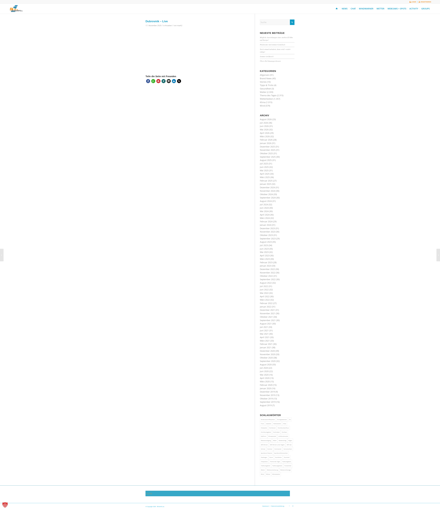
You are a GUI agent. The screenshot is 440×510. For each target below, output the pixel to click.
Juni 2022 (264, 289)
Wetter (263, 92)
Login (413, 2)
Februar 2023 (266, 262)
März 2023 (265, 259)
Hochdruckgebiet (266, 432)
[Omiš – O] (2, 255)
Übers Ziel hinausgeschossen (270, 61)
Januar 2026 (265, 143)
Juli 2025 (264, 163)
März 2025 (265, 177)
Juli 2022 (264, 286)
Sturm (271, 457)
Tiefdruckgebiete (277, 466)
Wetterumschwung (272, 470)
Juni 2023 (264, 248)
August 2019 (266, 405)
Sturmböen (278, 457)
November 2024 (267, 190)
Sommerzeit (277, 449)
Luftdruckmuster (283, 436)
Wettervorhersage (285, 470)
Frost (262, 423)
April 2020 (265, 378)
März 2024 (265, 218)
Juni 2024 (264, 207)
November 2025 (267, 150)
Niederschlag (282, 440)
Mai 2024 (264, 211)
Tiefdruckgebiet (265, 466)
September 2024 (268, 197)
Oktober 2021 (266, 316)
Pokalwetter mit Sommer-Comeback (272, 44)
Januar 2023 (265, 265)
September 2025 (268, 156)
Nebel (274, 440)
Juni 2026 (264, 126)
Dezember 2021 (267, 310)
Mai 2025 (264, 170)
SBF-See (289, 445)
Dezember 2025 (267, 146)
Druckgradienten (282, 419)
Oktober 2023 (266, 235)
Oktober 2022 (266, 276)
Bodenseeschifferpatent (268, 419)
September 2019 (268, 402)
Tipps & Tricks (266, 85)
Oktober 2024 (266, 194)
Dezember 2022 (267, 269)
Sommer (269, 449)
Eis (290, 419)
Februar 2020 (266, 385)
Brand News (266, 78)
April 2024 (265, 214)
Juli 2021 (264, 327)
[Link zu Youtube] (292, 506)
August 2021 (266, 323)
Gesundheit (265, 88)
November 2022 (267, 272)
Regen (290, 440)
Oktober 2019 (266, 398)
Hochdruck (272, 428)
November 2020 (267, 354)
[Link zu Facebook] (289, 506)
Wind (262, 105)
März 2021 (265, 340)
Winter (268, 474)
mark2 (179, 25)
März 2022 (265, 299)
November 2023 (267, 231)
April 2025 (265, 173)
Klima (262, 102)
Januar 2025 (265, 184)
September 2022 (268, 279)
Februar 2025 (266, 180)
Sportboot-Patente (266, 453)
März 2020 (265, 381)
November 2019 (267, 395)
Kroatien (168, 25)
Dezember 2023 (267, 228)
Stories (263, 81)
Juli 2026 (264, 122)
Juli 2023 (264, 245)
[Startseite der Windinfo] (337, 9)
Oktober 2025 (266, 153)
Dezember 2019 (267, 391)
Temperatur (264, 461)
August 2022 (266, 282)
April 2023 (265, 255)
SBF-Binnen (264, 445)
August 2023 (266, 241)
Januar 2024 (265, 225)
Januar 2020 (265, 388)
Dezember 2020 (267, 351)
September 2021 (268, 320)
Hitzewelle (264, 428)
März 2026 (265, 136)
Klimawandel (272, 436)
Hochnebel (276, 432)
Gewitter (268, 423)
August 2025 (266, 160)
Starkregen (264, 457)
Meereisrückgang (266, 440)
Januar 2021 (265, 347)
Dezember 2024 (267, 187)
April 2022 (265, 296)
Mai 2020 (264, 374)
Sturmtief (286, 457)
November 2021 (267, 313)
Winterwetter (276, 474)
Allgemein (265, 75)
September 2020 (268, 361)
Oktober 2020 (266, 357)
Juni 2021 (264, 330)
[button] (148, 81)
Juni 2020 (264, 371)
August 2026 (266, 119)
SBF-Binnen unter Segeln (277, 445)
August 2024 (266, 201)
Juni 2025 (264, 167)
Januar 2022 (265, 306)
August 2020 (266, 364)
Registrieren (425, 2)
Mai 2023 (264, 252)
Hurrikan (284, 432)
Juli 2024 (264, 204)
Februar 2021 (266, 344)
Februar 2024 (266, 221)
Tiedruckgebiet (286, 461)
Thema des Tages (268, 95)
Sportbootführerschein (281, 453)
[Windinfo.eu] (16, 9)
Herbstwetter (277, 423)
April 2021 (265, 337)
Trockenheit (287, 466)
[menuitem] (412, 2)
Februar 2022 (266, 303)
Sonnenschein (288, 449)
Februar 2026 (266, 139)
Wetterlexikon (266, 98)
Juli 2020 (264, 367)
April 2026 (265, 133)
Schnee (263, 449)
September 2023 (268, 238)
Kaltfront (263, 436)
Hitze (284, 423)
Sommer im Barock (267, 56)
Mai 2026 (264, 129)
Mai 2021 (264, 333)
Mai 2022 (264, 293)
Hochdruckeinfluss (283, 428)
